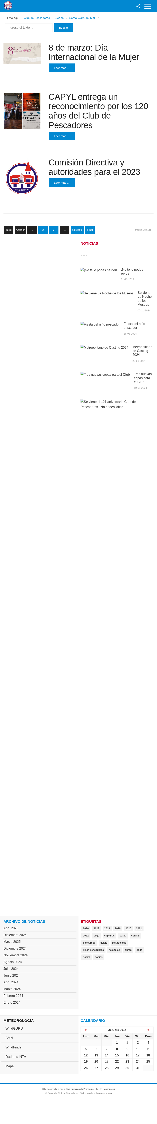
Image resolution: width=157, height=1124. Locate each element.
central (135, 935)
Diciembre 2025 (15, 935)
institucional (119, 942)
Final (90, 229)
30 (127, 1068)
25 (148, 1061)
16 (127, 1055)
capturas (109, 935)
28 (107, 1068)
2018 (107, 928)
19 (86, 1061)
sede (139, 950)
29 (117, 1068)
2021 (139, 928)
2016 (86, 928)
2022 (86, 935)
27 (96, 1068)
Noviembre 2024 (15, 955)
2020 (128, 928)
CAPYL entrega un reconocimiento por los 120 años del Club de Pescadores (98, 111)
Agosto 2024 (12, 962)
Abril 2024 (10, 982)
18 (148, 1055)
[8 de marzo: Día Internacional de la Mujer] (22, 53)
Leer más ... (62, 67)
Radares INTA (16, 1056)
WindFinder (14, 1047)
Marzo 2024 (12, 989)
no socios (114, 950)
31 (138, 1068)
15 (117, 1055)
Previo (90, 255)
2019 (118, 928)
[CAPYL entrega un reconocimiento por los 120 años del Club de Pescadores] (22, 111)
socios (99, 957)
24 (138, 1061)
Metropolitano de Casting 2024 (142, 350)
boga (96, 935)
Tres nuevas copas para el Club (143, 377)
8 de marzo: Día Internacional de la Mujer (93, 52)
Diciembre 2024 (15, 948)
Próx (93, 255)
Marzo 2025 (12, 941)
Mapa (10, 1066)
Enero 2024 (11, 1002)
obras (128, 950)
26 (86, 1068)
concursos (89, 942)
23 (127, 1061)
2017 (96, 928)
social (86, 957)
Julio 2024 (11, 968)
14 (107, 1055)
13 (96, 1055)
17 (138, 1055)
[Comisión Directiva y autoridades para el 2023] (22, 177)
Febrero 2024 (13, 995)
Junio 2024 (11, 975)
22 (117, 1061)
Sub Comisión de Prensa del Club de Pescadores (90, 1089)
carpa (123, 935)
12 (86, 1055)
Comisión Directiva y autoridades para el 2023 (94, 167)
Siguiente (77, 229)
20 (96, 1061)
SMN (9, 1038)
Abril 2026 (10, 928)
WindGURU (14, 1028)
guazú (103, 942)
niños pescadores (93, 950)
